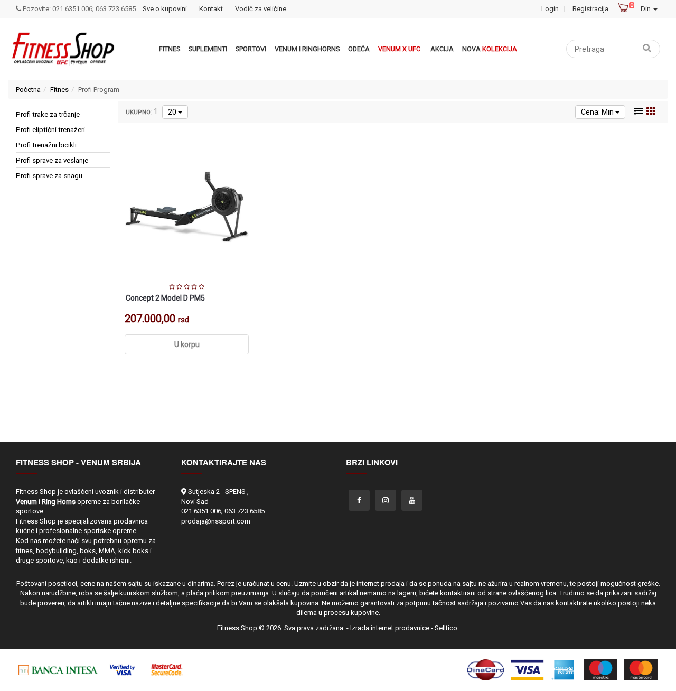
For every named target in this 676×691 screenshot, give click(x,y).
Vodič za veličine (260, 9)
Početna (28, 90)
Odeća (359, 49)
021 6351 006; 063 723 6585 (223, 511)
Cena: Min (598, 112)
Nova (489, 49)
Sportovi (251, 49)
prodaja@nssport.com (215, 521)
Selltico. (447, 628)
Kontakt (211, 9)
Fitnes (169, 49)
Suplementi (208, 49)
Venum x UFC (399, 49)
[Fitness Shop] (63, 49)
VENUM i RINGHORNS (307, 49)
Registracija (590, 9)
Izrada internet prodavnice (389, 628)
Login (550, 9)
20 (173, 112)
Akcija (442, 49)
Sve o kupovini (165, 9)
